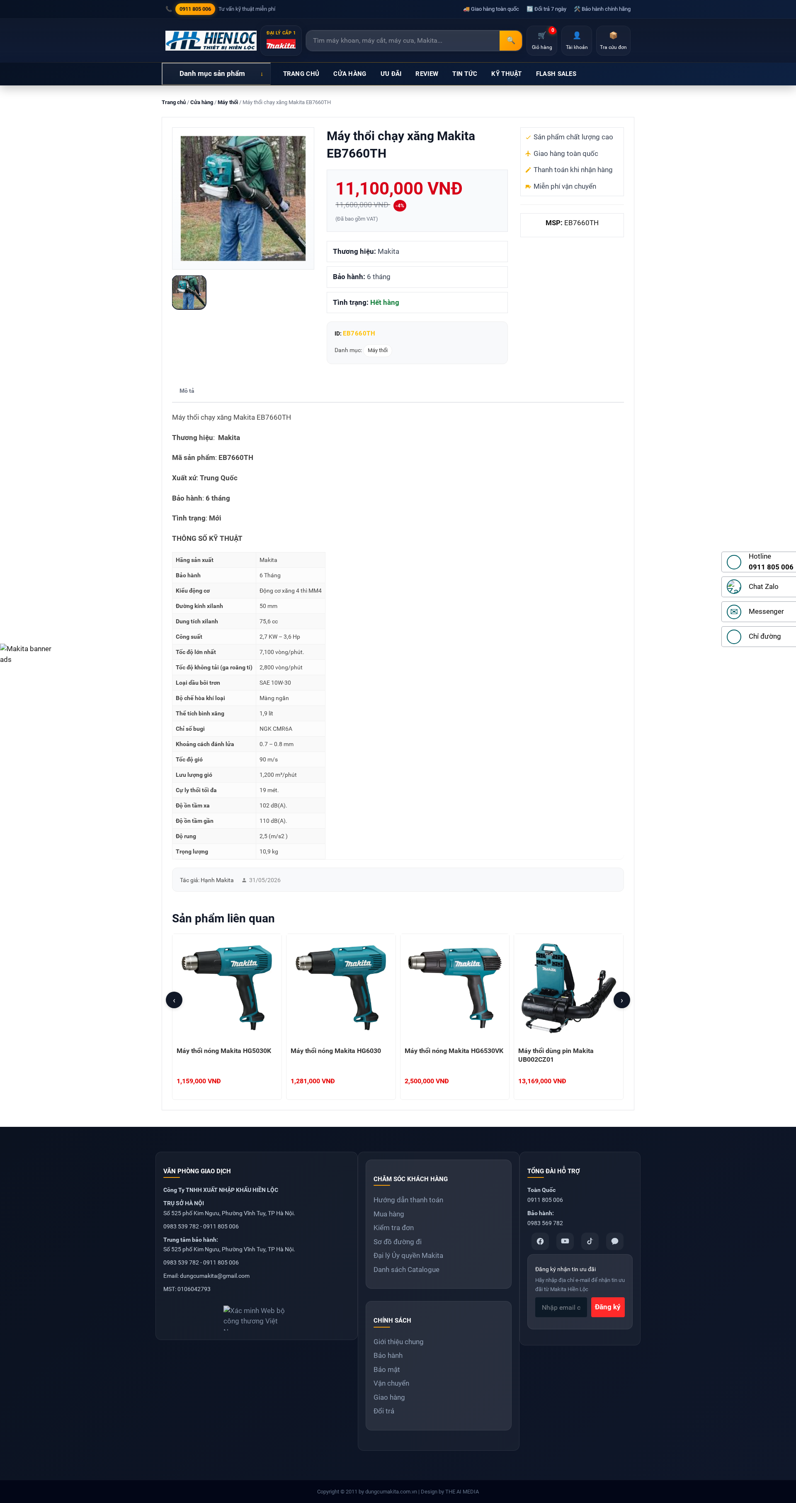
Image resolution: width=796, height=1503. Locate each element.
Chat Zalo (764, 586)
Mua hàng (389, 1214)
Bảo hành (388, 1355)
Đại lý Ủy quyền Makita (408, 1255)
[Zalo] (615, 1241)
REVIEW (426, 74)
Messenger (766, 611)
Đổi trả (384, 1411)
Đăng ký (608, 1307)
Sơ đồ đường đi (398, 1242)
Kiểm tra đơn (394, 1227)
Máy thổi (228, 102)
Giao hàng (389, 1397)
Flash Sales (556, 74)
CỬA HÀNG (349, 74)
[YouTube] (565, 1241)
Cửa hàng (201, 102)
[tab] (187, 391)
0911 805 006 (195, 9)
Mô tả (187, 390)
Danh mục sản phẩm (212, 73)
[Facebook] (540, 1241)
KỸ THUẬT (506, 74)
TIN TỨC (464, 74)
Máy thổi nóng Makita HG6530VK (454, 1051)
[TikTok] (590, 1241)
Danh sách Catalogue (406, 1269)
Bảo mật (387, 1369)
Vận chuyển (391, 1383)
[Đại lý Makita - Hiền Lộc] (211, 41)
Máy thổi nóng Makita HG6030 (336, 1051)
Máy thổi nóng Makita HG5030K (224, 1051)
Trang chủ (174, 102)
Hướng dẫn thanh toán (408, 1200)
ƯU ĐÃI (391, 74)
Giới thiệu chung (399, 1342)
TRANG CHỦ (301, 74)
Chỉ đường (765, 636)
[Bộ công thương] (256, 1315)
